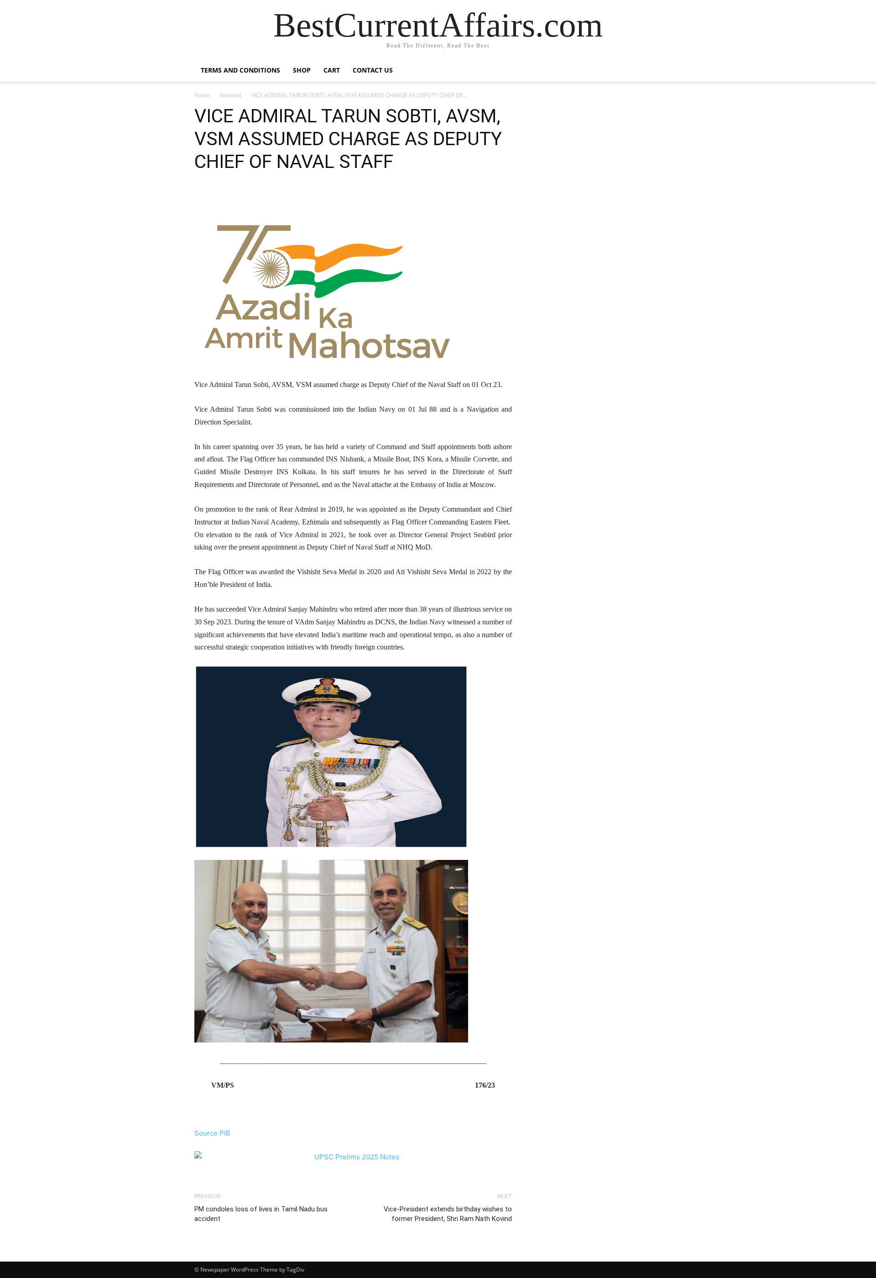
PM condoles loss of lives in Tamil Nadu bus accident (261, 1214)
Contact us (373, 70)
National (230, 95)
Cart (331, 70)
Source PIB (212, 1133)
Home (202, 95)
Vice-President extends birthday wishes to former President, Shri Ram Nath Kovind (448, 1214)
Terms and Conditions (240, 70)
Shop (302, 70)
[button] (671, 71)
